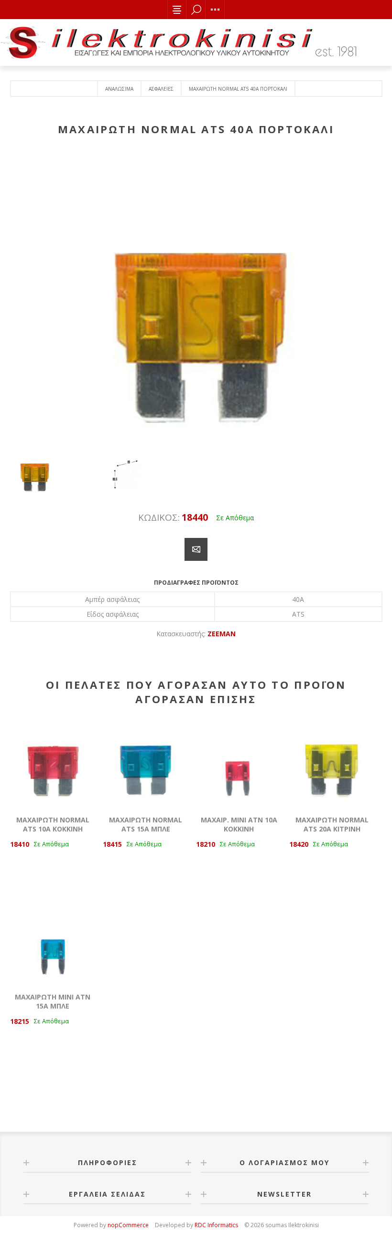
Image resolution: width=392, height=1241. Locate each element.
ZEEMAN (221, 633)
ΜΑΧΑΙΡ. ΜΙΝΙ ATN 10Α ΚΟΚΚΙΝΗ (239, 824)
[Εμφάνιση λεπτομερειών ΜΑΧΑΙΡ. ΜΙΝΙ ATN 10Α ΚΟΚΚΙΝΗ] (239, 763)
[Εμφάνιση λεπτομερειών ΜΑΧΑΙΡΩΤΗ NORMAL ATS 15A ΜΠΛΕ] (145, 763)
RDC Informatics (216, 1225)
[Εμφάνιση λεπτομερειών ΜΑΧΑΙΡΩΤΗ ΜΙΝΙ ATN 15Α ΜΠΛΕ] (53, 940)
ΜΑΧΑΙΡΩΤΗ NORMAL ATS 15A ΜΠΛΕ (145, 824)
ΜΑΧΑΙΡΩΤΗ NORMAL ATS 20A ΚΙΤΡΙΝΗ (332, 824)
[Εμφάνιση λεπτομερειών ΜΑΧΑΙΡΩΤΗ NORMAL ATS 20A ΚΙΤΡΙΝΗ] (332, 763)
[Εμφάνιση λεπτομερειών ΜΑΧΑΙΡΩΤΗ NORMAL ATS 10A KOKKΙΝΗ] (53, 763)
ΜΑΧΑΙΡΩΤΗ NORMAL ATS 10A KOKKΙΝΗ (52, 824)
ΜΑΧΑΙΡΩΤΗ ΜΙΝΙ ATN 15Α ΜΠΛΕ (52, 1001)
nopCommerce (128, 1225)
